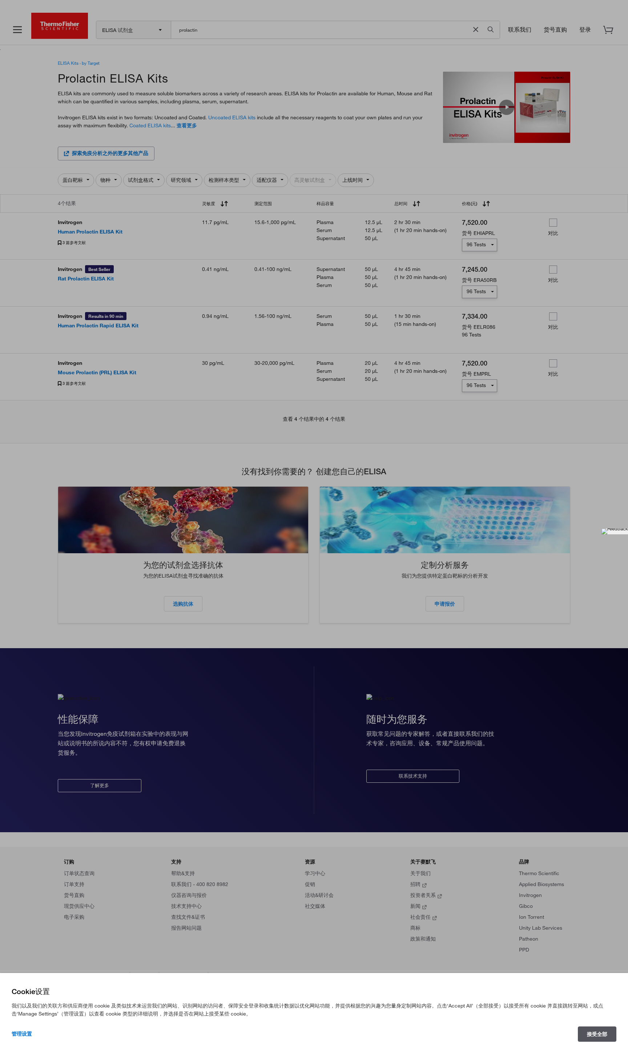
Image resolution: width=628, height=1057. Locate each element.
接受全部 (597, 1034)
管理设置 (22, 1033)
